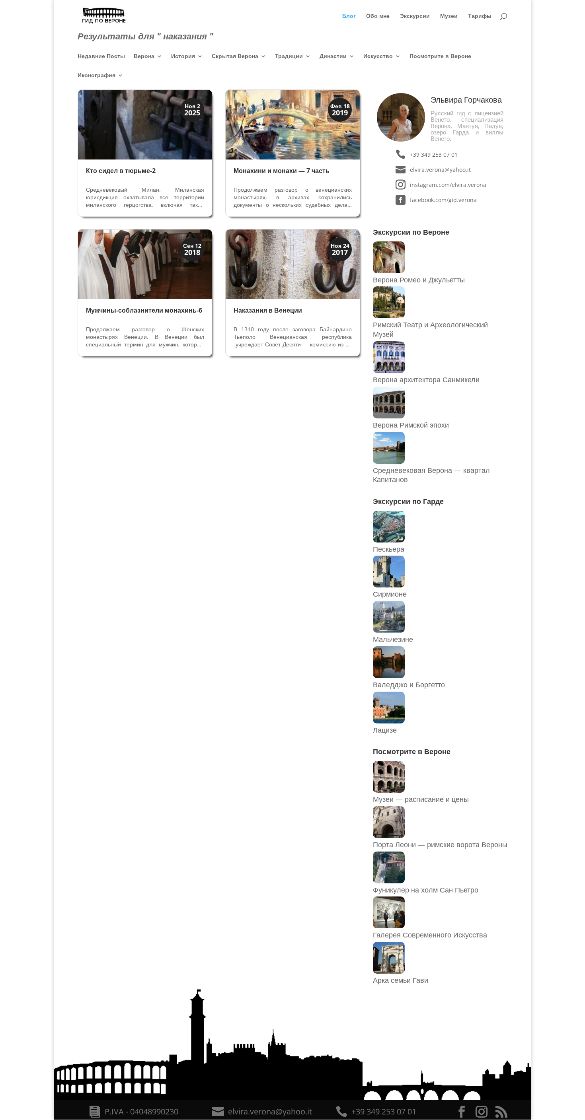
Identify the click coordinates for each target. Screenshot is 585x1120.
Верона (144, 56)
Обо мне (378, 16)
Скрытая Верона (235, 56)
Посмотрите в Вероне (440, 56)
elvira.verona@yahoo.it (440, 169)
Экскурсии (415, 16)
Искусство (378, 56)
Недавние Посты (101, 56)
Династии (333, 56)
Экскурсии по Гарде (408, 501)
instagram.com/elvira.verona (448, 185)
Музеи (449, 16)
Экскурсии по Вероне (411, 232)
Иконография (96, 75)
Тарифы (479, 16)
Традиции (289, 56)
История (183, 56)
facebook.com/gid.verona (443, 200)
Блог (349, 16)
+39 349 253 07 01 (434, 154)
